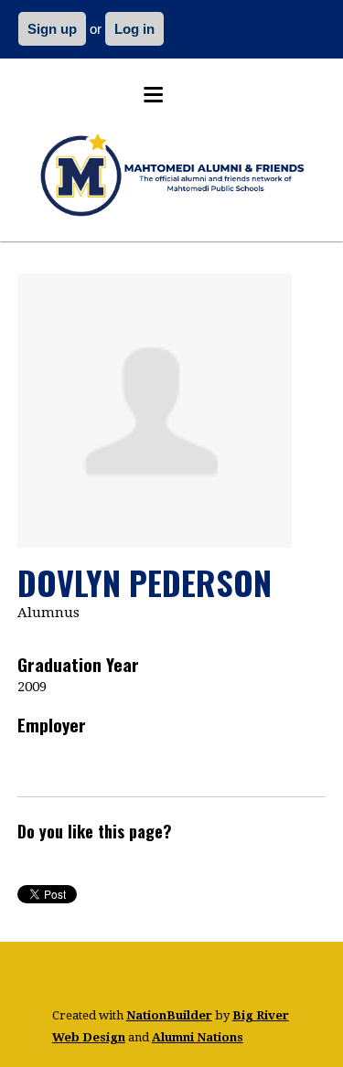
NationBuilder (169, 1015)
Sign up (52, 29)
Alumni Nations (197, 1037)
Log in (134, 29)
